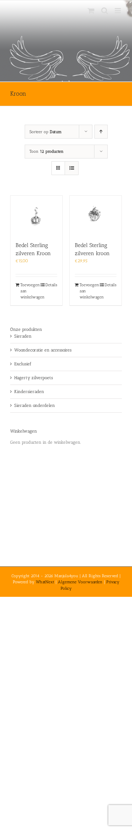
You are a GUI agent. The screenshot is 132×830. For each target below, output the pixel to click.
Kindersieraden (29, 391)
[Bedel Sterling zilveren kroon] (96, 215)
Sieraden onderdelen (34, 405)
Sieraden (22, 336)
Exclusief (22, 363)
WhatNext (45, 582)
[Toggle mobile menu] (118, 10)
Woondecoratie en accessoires (42, 349)
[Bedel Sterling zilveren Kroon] (36, 215)
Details (51, 285)
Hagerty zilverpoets (33, 377)
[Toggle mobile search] (104, 10)
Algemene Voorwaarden (80, 582)
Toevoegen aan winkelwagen (28, 291)
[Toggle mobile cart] (91, 10)
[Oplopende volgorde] (101, 132)
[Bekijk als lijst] (71, 168)
